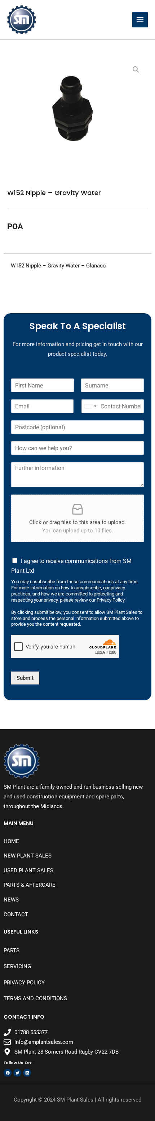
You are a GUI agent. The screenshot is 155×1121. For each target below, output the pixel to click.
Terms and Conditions (35, 998)
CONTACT (16, 914)
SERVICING (17, 966)
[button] (135, 69)
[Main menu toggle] (140, 19)
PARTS (11, 950)
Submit (25, 678)
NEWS (11, 899)
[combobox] (90, 406)
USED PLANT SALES (28, 870)
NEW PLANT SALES (28, 855)
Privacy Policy (24, 982)
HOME (11, 841)
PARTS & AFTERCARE (30, 885)
